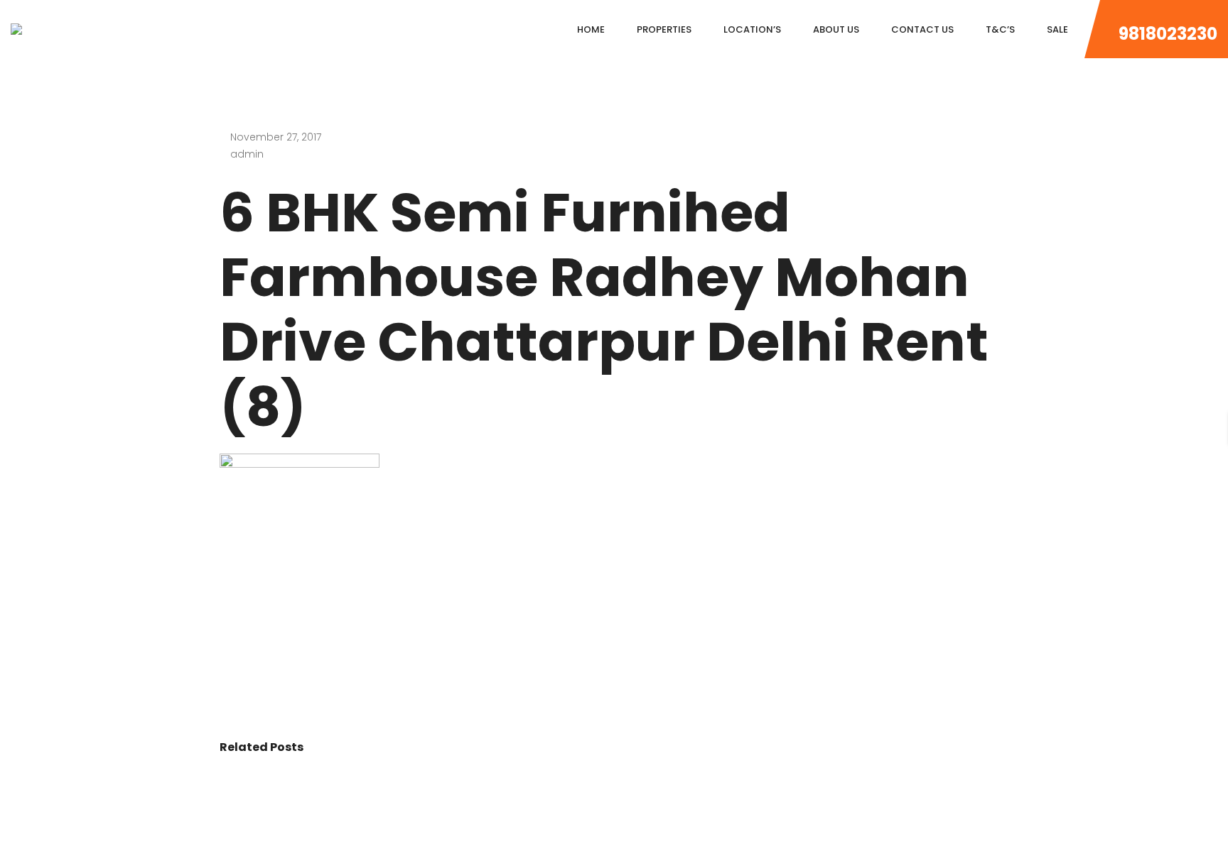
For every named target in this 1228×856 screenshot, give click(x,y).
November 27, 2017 (275, 137)
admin (247, 154)
